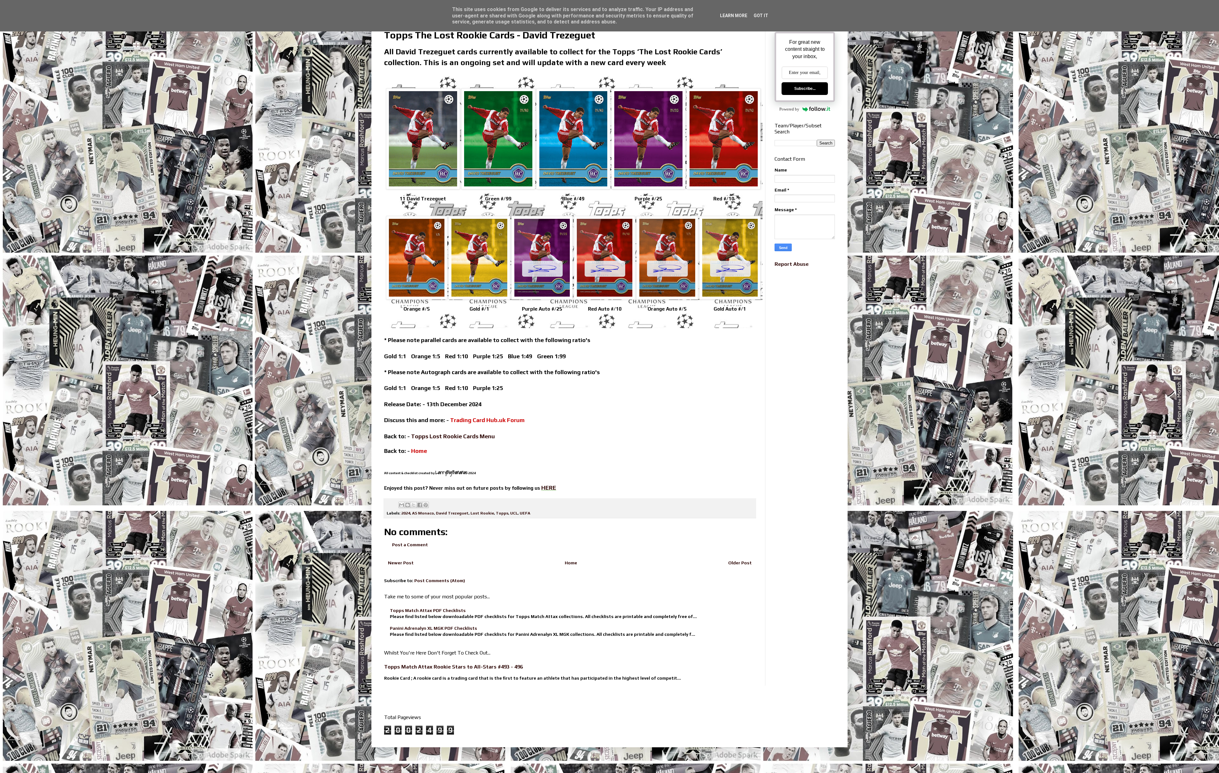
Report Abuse (792, 264)
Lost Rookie (482, 513)
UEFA (525, 513)
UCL (514, 513)
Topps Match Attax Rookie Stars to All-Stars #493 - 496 (453, 667)
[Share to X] (413, 505)
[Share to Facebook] (419, 505)
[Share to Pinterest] (426, 505)
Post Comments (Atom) (439, 580)
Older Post (740, 562)
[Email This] (401, 505)
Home (571, 562)
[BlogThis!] (407, 505)
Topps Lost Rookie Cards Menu (453, 436)
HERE (548, 487)
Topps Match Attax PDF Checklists (428, 610)
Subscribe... (805, 88)
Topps (502, 513)
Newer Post (401, 562)
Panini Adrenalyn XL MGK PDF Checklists (433, 628)
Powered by (789, 109)
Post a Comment (410, 544)
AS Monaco (423, 513)
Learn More (733, 15)
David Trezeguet (452, 513)
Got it (761, 15)
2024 (405, 513)
